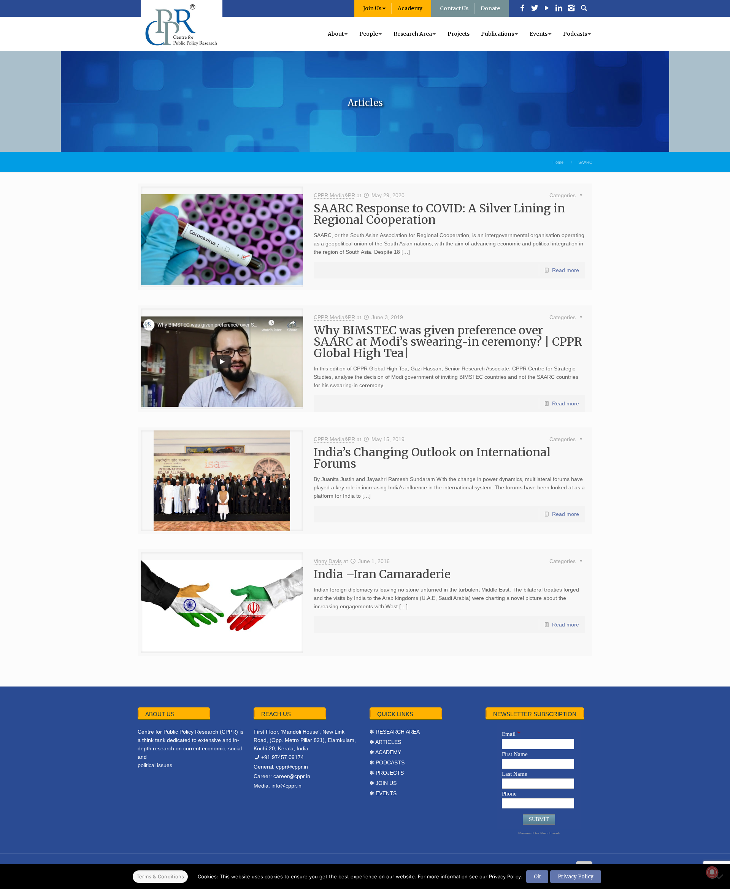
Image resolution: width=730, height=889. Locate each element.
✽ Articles (385, 742)
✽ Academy (385, 752)
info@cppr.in (286, 786)
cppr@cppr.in (292, 767)
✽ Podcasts (387, 762)
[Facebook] (522, 9)
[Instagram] (571, 9)
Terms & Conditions (160, 876)
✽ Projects (387, 773)
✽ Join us (383, 783)
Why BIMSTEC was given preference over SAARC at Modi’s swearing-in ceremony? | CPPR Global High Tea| (448, 341)
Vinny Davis (328, 561)
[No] (720, 876)
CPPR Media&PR (334, 195)
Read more (565, 270)
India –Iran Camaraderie (382, 574)
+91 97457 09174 (282, 757)
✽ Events (383, 793)
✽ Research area (395, 732)
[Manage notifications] (712, 872)
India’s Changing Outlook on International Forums (432, 458)
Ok (537, 876)
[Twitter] (534, 9)
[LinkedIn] (559, 9)
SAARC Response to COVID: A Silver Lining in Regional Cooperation (439, 214)
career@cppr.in (291, 776)
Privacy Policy (576, 876)
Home (557, 162)
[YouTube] (547, 9)
